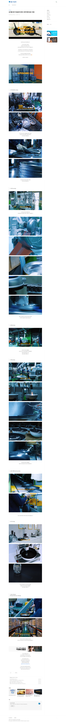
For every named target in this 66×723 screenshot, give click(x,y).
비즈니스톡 (48, 17)
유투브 (54, 28)
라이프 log (48, 11)
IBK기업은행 (12, 702)
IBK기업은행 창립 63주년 (13, 679)
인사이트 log (48, 14)
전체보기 (48, 10)
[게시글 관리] (13, 672)
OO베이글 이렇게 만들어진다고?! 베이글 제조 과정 (16, 680)
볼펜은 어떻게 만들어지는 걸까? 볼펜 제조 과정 (16, 682)
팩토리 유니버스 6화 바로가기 (25, 663)
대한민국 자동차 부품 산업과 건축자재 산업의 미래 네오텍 (17, 683)
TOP (56, 718)
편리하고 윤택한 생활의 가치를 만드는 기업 (15, 681)
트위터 (52, 28)
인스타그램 (50, 28)
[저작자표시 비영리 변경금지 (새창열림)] (19, 672)
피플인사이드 (48, 19)
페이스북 (48, 28)
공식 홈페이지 (10, 717)
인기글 (50, 24)
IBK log (11, 677)
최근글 (48, 24)
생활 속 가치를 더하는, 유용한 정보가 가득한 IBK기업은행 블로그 (18, 704)
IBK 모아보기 (14, 5)
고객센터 (15, 717)
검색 (54, 1)
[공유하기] (11, 672)
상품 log (48, 13)
